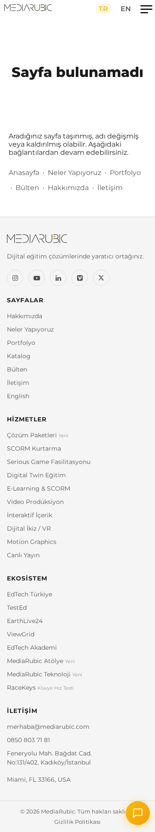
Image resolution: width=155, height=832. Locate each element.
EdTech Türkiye (29, 594)
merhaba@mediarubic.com (48, 727)
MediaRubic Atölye (41, 661)
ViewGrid (20, 634)
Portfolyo (125, 173)
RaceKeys (40, 687)
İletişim (110, 188)
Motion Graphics (31, 542)
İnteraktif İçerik (29, 515)
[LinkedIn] (58, 278)
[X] (101, 278)
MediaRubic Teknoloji (44, 674)
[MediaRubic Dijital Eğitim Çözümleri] (28, 8)
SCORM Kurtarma (34, 448)
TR (103, 9)
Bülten (27, 188)
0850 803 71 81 (28, 740)
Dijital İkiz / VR (29, 528)
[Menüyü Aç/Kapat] (146, 8)
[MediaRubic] (77, 243)
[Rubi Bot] (138, 813)
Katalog (19, 356)
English (18, 396)
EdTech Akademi (32, 647)
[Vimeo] (79, 278)
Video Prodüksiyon (35, 502)
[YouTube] (36, 278)
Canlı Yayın (23, 555)
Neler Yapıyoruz (74, 173)
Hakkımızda (68, 188)
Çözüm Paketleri (37, 435)
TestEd (17, 607)
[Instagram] (15, 278)
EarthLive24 (25, 621)
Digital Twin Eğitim (36, 475)
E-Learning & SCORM (38, 488)
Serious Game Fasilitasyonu (48, 462)
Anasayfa (24, 173)
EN (126, 9)
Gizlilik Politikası (77, 821)
